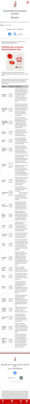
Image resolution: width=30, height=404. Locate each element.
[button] (15, 17)
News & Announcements (9, 41)
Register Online (11, 29)
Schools (2, 402)
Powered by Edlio (15, 381)
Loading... (20, 34)
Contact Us (20, 29)
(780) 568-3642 (7, 25)
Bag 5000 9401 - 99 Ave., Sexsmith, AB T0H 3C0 (16, 22)
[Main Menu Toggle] (27, 2)
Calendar (27, 402)
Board (21, 402)
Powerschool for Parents (12, 402)
